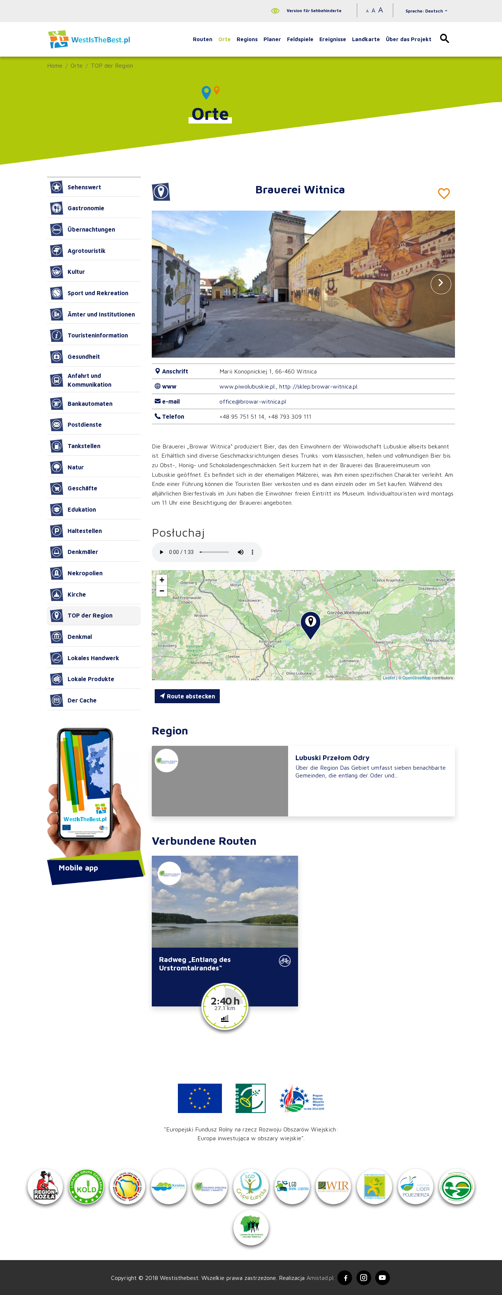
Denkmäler (83, 551)
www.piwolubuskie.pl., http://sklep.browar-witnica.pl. (288, 386)
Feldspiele (300, 39)
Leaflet (389, 677)
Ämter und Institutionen (101, 314)
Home (54, 65)
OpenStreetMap (416, 677)
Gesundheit (84, 356)
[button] (441, 284)
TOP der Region (112, 65)
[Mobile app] (94, 795)
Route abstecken (190, 696)
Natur (76, 467)
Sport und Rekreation (98, 293)
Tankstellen (84, 446)
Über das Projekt (408, 39)
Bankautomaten (90, 403)
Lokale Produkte (91, 679)
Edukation (82, 509)
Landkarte (366, 39)
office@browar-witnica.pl (252, 401)
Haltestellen (85, 530)
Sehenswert (84, 187)
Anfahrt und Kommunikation (89, 380)
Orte (224, 39)
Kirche (77, 594)
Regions (247, 39)
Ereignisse (332, 39)
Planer (272, 39)
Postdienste (85, 424)
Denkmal (80, 636)
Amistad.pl (319, 1277)
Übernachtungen (91, 229)
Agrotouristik (86, 250)
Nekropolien (85, 573)
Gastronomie (86, 208)
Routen (202, 39)
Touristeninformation (98, 335)
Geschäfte (82, 488)
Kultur (76, 271)
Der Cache (82, 700)
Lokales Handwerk (93, 658)
